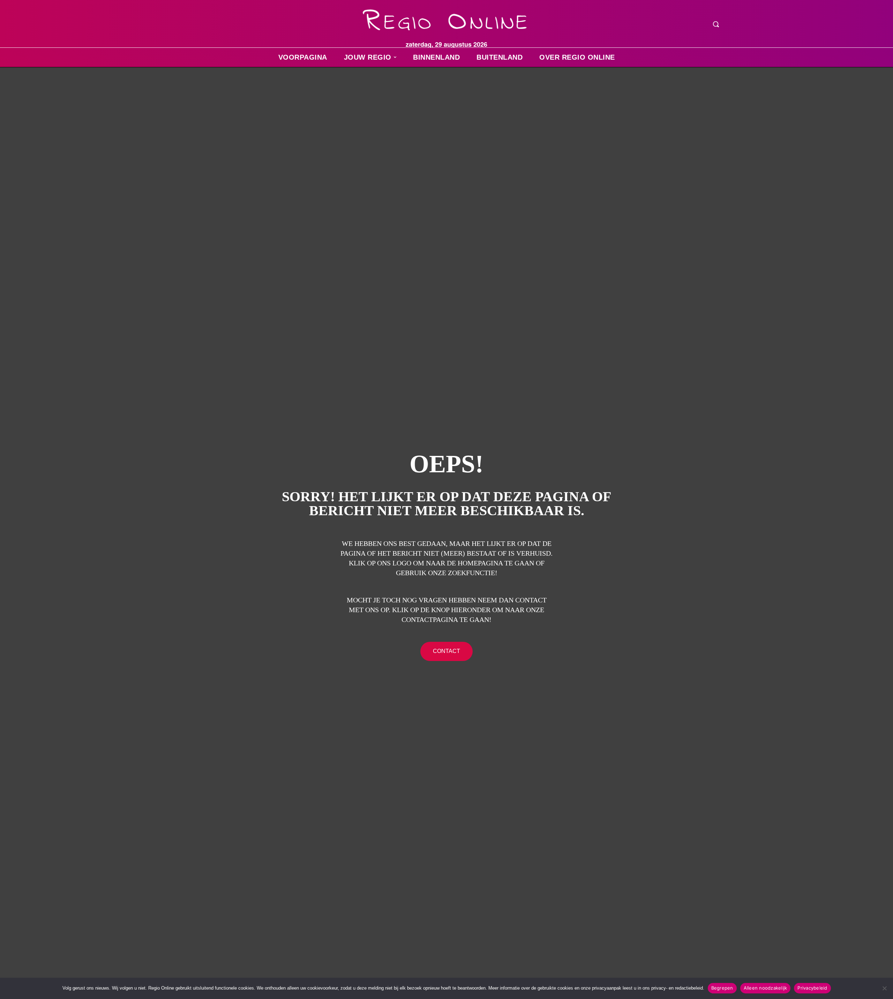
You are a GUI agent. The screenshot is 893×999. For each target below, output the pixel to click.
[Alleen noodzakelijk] (884, 988)
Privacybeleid (812, 988)
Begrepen (722, 988)
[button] (715, 24)
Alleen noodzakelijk (765, 988)
